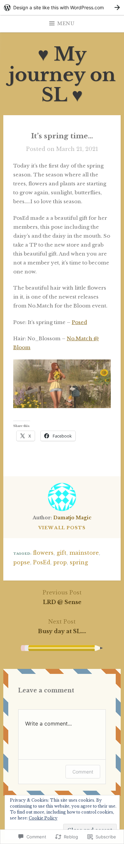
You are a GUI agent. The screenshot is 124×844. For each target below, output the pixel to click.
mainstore (84, 552)
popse (21, 562)
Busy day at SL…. (62, 626)
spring (79, 562)
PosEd (41, 562)
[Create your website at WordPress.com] (62, 7)
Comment (82, 771)
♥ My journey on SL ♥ (62, 74)
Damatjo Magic (72, 518)
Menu (66, 23)
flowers (43, 552)
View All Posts (62, 528)
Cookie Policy (43, 818)
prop (60, 562)
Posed (79, 322)
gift (61, 552)
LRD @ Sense (62, 597)
